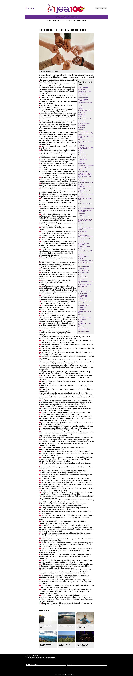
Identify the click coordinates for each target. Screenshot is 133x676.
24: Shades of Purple (83, 277)
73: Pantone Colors (83, 155)
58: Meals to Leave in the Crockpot (84, 191)
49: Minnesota (81, 213)
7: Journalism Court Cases (84, 317)
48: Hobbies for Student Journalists (84, 216)
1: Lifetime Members (83, 331)
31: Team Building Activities (85, 260)
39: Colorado (81, 241)
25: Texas (80, 274)
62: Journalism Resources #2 (85, 182)
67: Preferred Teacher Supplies (83, 168)
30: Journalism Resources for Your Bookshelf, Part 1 (85, 263)
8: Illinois (80, 315)
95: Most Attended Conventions (83, 100)
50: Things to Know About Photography (85, 211)
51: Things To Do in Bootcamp (86, 208)
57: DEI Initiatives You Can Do (86, 194)
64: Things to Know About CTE (84, 177)
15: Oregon (81, 298)
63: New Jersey (82, 180)
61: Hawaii (80, 184)
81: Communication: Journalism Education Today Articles (85, 133)
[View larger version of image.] (66, 51)
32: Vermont (81, 258)
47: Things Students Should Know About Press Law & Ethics (85, 220)
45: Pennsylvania (82, 225)
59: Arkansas (81, 188)
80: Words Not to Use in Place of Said (85, 137)
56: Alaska (80, 196)
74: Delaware (81, 152)
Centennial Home (31, 664)
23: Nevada (81, 279)
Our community (58, 20)
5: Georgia (80, 321)
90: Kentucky (81, 112)
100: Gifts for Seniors (83, 87)
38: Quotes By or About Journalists (84, 244)
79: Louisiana (81, 139)
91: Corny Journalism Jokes (85, 110)
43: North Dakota (82, 231)
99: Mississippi (82, 89)
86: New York (81, 121)
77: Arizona (81, 145)
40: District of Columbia (84, 239)
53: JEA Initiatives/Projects (85, 204)
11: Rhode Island (82, 307)
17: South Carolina (82, 293)
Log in (76, 674)
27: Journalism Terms (83, 270)
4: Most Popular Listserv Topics (84, 324)
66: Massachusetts (83, 171)
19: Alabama (81, 289)
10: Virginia (81, 309)
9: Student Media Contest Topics (84, 312)
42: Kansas (81, 233)
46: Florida (81, 223)
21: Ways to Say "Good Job (84, 284)
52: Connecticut (82, 206)
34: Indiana (81, 254)
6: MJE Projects (82, 319)
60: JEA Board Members (84, 186)
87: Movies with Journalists (85, 119)
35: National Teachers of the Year (85, 251)
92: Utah (80, 108)
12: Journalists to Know (84, 305)
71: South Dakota (82, 159)
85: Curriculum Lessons (84, 123)
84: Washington (82, 125)
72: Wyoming (81, 157)
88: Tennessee (82, 116)
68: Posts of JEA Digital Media (86, 165)
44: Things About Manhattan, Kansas (85, 228)
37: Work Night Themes (84, 246)
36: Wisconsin (81, 248)
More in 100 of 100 (44, 611)
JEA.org (69, 664)
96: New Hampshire (83, 97)
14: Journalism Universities (85, 300)
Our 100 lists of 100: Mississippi (66, 626)
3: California (81, 327)
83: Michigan (81, 127)
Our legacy (71, 20)
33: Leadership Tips (83, 256)
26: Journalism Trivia (83, 272)
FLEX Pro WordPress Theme (65, 674)
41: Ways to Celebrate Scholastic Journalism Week (85, 236)
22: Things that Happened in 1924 (85, 282)
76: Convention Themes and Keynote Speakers (85, 148)
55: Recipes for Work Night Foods (85, 199)
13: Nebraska (81, 303)
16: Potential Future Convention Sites (83, 296)
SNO (73, 674)
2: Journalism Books (83, 329)
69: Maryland (81, 163)
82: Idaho (80, 129)
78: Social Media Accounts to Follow (85, 142)
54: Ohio (80, 201)
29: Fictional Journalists (84, 266)
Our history (81, 20)
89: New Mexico (82, 114)
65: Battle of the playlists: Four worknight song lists (85, 174)
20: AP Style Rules (82, 286)
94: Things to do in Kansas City (85, 103)
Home (49, 20)
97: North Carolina (83, 95)
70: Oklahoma (81, 161)
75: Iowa (80, 150)
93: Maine (80, 106)
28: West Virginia (82, 268)
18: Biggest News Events (84, 291)
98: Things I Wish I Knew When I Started (84, 92)
